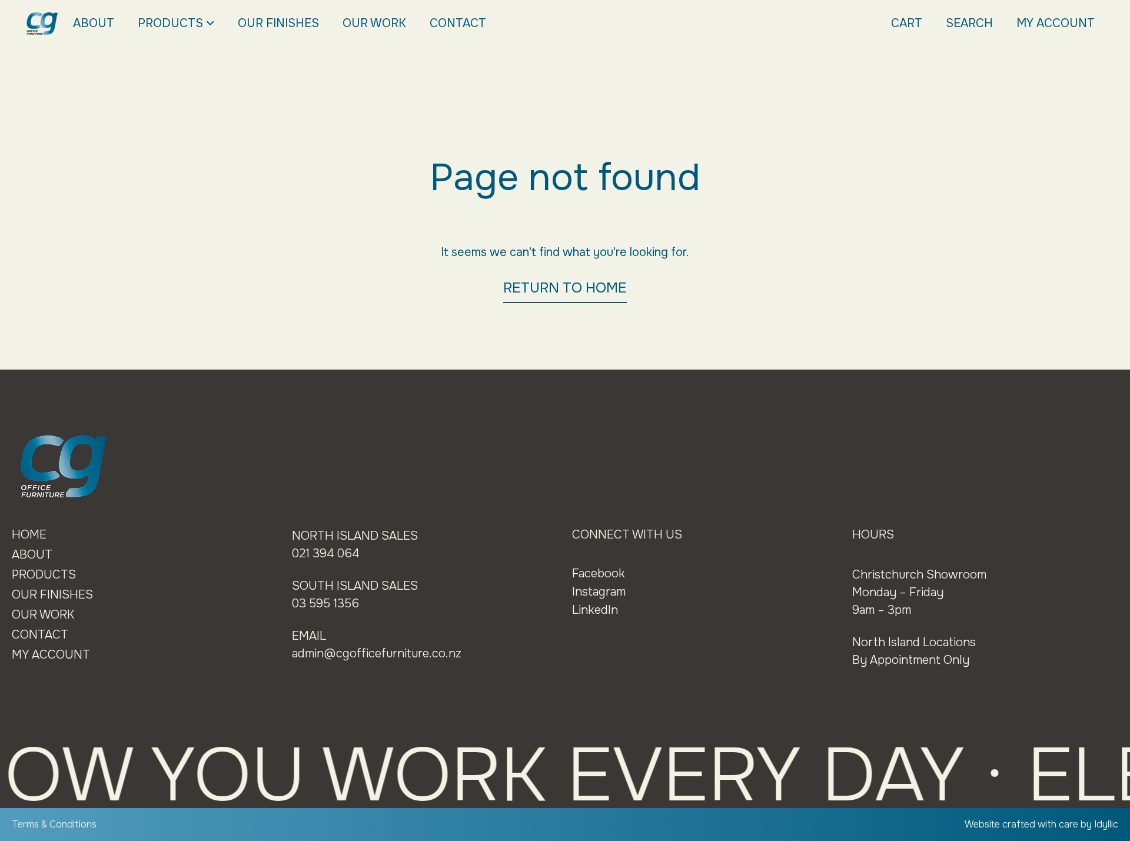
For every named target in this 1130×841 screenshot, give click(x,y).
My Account (1055, 23)
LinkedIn (595, 610)
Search (969, 23)
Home (29, 534)
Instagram (599, 591)
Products (170, 23)
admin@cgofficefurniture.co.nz (376, 653)
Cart (906, 23)
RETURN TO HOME (565, 288)
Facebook (598, 573)
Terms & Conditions (54, 824)
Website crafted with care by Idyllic (1041, 824)
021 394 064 (326, 553)
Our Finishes (278, 23)
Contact (458, 23)
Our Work (374, 23)
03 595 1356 (325, 603)
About (93, 23)
